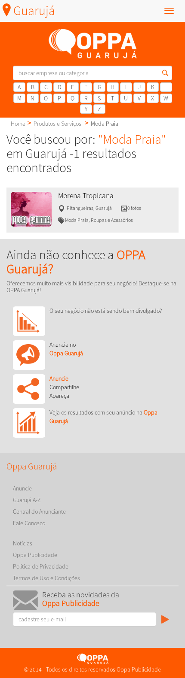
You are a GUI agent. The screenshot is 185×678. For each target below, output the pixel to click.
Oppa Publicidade (35, 555)
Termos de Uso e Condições (46, 578)
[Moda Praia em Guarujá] (31, 208)
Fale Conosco (29, 523)
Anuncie (22, 488)
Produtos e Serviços (57, 123)
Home (18, 123)
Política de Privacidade (40, 566)
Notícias (22, 543)
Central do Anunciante (39, 511)
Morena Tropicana (86, 195)
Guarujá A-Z (27, 500)
